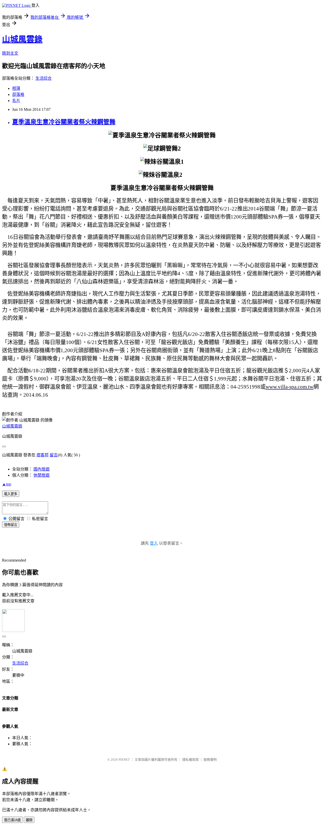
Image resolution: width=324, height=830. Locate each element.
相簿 (16, 88)
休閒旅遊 (41, 475)
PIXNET (124, 759)
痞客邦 (42, 455)
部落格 (18, 94)
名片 (16, 100)
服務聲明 (210, 759)
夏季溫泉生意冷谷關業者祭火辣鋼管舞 (63, 122)
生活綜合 (43, 78)
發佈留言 (10, 525)
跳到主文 (10, 53)
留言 (54, 455)
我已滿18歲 (12, 820)
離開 (29, 820)
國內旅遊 (41, 469)
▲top (6, 484)
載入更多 (10, 494)
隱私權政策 (190, 759)
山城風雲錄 (22, 39)
